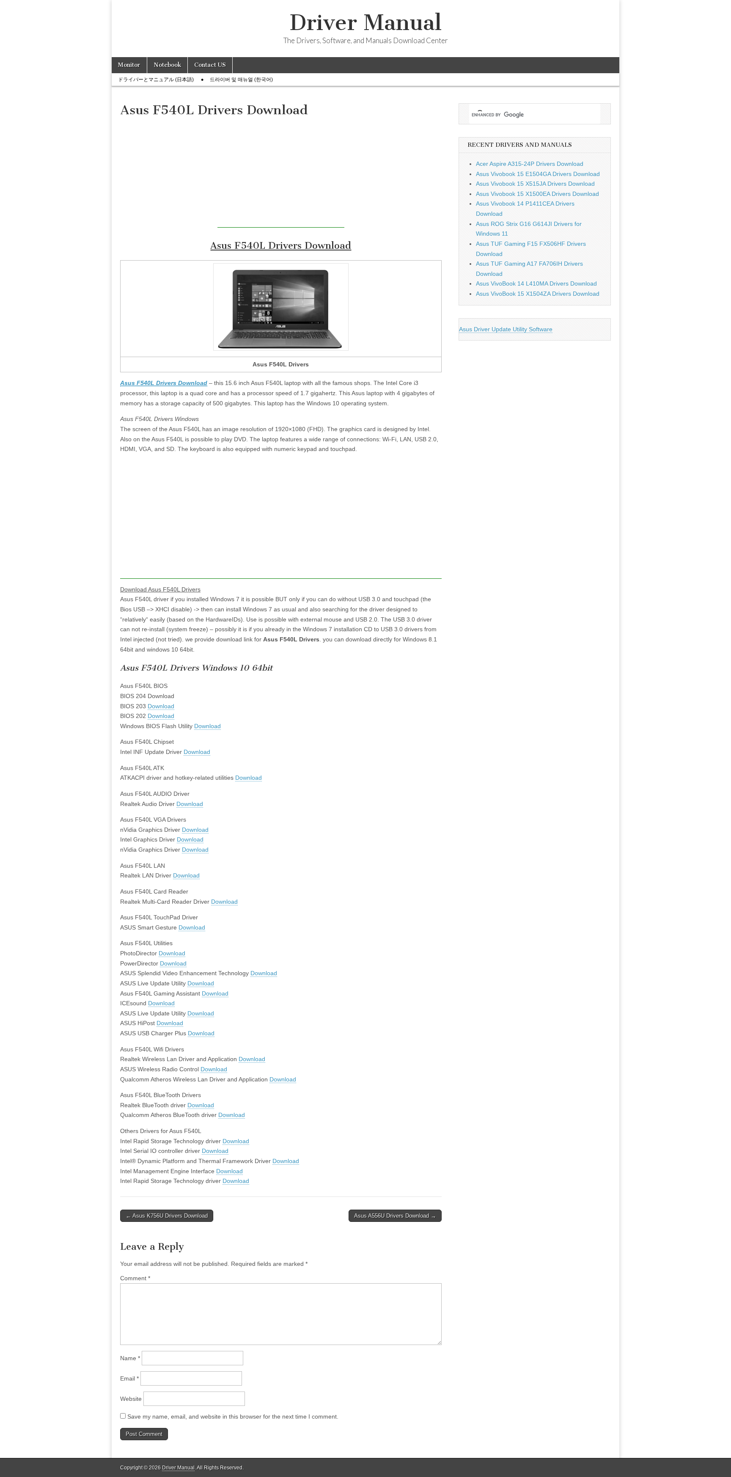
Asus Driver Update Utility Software (505, 329)
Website (131, 1398)
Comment (135, 1278)
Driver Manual (366, 23)
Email (129, 1378)
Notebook (167, 65)
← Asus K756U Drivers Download (167, 1216)
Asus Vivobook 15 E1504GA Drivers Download (538, 174)
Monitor (129, 65)
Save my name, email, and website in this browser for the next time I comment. (232, 1416)
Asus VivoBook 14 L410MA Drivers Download (536, 283)
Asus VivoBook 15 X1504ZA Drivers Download (537, 293)
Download (161, 706)
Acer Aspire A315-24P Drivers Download (529, 163)
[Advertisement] (280, 175)
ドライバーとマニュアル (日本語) (156, 80)
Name (130, 1358)
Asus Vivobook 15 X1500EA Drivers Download (537, 193)
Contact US (210, 65)
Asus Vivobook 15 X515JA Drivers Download (535, 183)
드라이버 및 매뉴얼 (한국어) (241, 80)
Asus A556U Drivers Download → (395, 1216)
